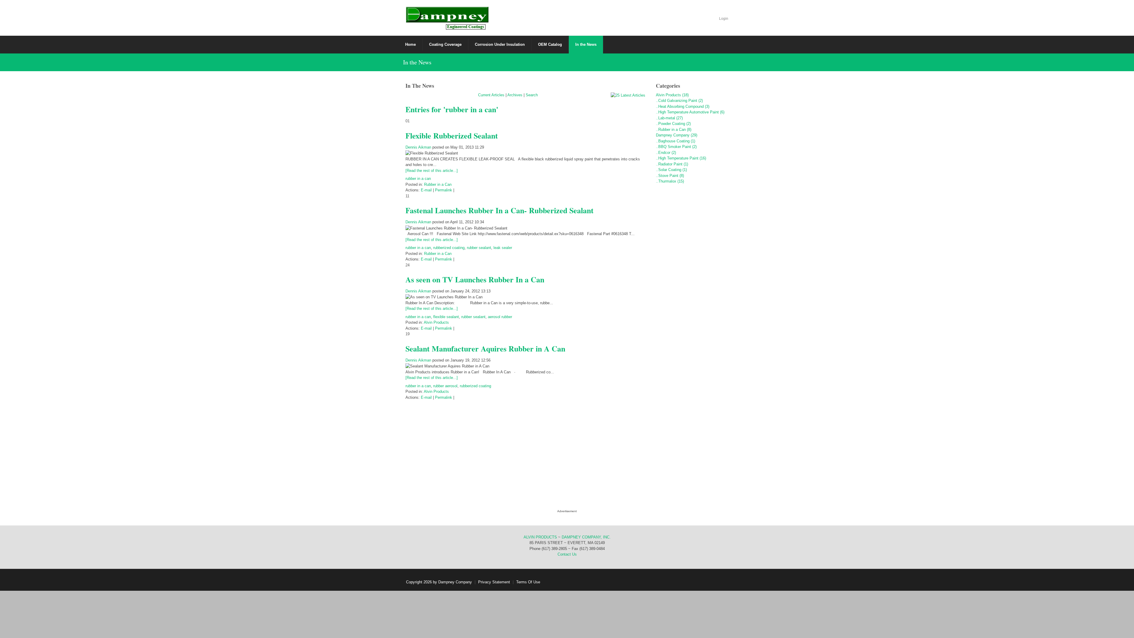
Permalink (443, 190)
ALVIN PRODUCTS (540, 537)
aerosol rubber (500, 317)
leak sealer (502, 247)
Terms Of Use (528, 582)
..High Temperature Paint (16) (681, 158)
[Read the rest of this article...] (431, 170)
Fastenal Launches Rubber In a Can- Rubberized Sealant (499, 210)
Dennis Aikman (418, 147)
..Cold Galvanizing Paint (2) (679, 100)
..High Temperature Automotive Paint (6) (690, 112)
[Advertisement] (692, 287)
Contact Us (567, 554)
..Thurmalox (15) (670, 181)
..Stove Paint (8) (670, 175)
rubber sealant (479, 247)
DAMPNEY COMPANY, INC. (586, 537)
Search (532, 95)
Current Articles (491, 95)
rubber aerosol (445, 386)
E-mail (426, 190)
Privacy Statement (494, 582)
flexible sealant (446, 317)
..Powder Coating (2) (673, 123)
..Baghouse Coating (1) (675, 141)
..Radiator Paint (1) (672, 164)
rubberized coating (449, 247)
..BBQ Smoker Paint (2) (676, 146)
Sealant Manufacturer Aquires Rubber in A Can (485, 348)
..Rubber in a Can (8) (673, 129)
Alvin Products (436, 322)
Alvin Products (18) (672, 95)
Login (723, 19)
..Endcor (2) (666, 152)
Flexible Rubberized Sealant (451, 135)
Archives (514, 95)
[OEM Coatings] (447, 17)
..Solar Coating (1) (671, 169)
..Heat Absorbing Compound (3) (682, 106)
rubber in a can (418, 178)
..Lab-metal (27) (669, 118)
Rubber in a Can (438, 184)
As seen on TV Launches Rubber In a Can (474, 279)
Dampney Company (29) (676, 135)
